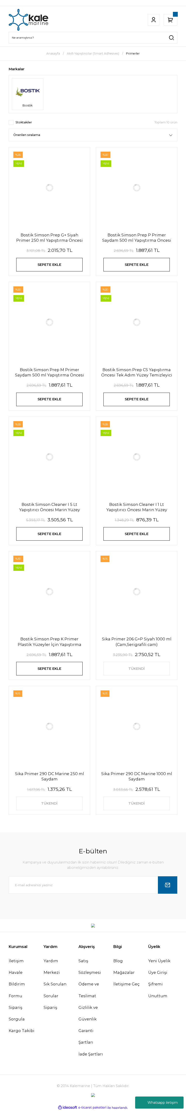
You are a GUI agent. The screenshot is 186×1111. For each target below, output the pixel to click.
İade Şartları (90, 1054)
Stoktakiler (24, 122)
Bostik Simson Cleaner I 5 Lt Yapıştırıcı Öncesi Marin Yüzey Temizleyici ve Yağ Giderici (49, 507)
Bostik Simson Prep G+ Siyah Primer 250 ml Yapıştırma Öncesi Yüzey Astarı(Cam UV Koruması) (49, 238)
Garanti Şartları (85, 1036)
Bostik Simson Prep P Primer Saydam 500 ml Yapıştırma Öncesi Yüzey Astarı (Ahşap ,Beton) (136, 238)
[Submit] (167, 885)
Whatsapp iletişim (162, 1102)
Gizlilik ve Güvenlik (88, 1013)
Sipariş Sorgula (17, 1013)
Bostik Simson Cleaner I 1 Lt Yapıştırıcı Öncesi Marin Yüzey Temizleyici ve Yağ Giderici (136, 507)
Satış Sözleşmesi (89, 966)
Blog (118, 960)
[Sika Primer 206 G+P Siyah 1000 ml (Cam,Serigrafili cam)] (136, 591)
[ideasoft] (67, 1107)
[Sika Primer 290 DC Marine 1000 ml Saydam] (136, 726)
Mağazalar (124, 972)
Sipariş (50, 1007)
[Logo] (28, 20)
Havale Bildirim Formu (17, 984)
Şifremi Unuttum (157, 990)
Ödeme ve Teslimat (88, 990)
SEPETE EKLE (49, 264)
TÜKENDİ (136, 668)
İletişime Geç (126, 984)
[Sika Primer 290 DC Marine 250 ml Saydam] (49, 726)
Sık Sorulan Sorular (55, 990)
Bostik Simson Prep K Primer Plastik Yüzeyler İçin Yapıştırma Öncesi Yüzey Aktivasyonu (49, 642)
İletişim (16, 960)
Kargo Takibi (21, 1030)
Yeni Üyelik (159, 960)
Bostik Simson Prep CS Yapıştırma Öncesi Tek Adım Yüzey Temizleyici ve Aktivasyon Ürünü (136, 372)
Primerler (133, 53)
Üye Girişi (157, 972)
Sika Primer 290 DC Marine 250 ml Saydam (49, 776)
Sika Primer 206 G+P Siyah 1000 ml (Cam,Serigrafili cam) (136, 642)
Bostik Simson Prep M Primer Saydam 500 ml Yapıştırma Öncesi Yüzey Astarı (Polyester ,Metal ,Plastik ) (49, 372)
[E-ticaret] (92, 1108)
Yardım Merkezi (52, 966)
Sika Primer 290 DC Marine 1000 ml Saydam (136, 776)
